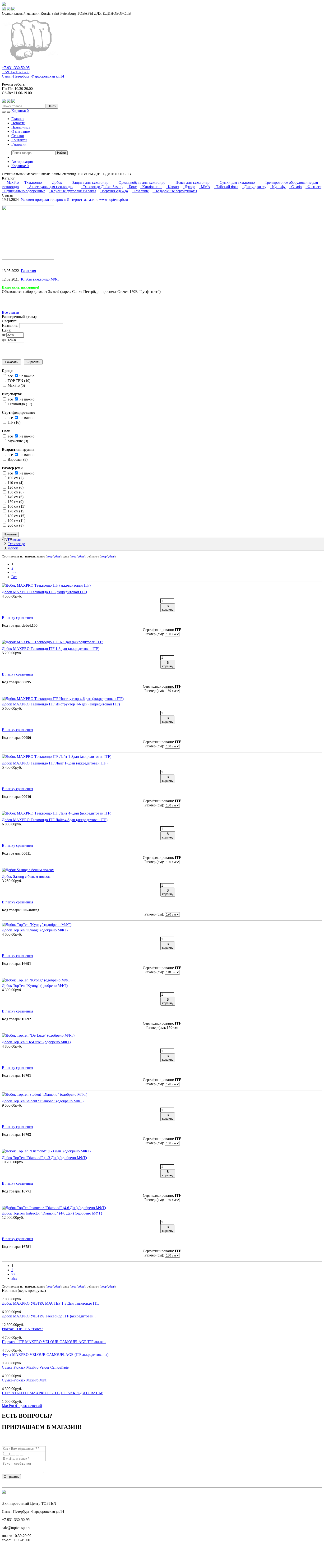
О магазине (20, 131)
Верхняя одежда (114, 191)
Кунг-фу (278, 187)
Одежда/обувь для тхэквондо (141, 182)
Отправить (11, 1476)
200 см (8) (15, 525)
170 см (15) (16, 511)
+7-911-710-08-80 (15, 72)
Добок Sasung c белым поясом (26, 876)
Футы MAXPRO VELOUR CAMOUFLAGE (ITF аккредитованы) (55, 1355)
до (4, 340)
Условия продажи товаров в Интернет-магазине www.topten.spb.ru (74, 200)
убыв (57, 556)
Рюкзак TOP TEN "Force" (22, 1329)
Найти (52, 106)
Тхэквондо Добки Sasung (102, 187)
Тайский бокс (226, 187)
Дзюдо (189, 187)
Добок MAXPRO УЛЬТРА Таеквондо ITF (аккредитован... (49, 1316)
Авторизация (22, 162)
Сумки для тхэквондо (236, 182)
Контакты (19, 140)
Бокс (132, 187)
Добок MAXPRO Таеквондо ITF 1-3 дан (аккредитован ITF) (50, 649)
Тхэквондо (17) (19, 404)
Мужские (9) (17, 441)
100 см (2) (15, 478)
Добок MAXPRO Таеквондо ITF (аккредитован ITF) (44, 592)
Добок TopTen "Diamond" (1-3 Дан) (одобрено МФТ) (44, 1158)
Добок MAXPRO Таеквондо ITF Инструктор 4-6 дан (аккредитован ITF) (61, 704)
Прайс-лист (20, 127)
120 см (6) (15, 487)
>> (13, 573)
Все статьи (10, 312)
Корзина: (20, 166)
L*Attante (140, 191)
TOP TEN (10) (18, 381)
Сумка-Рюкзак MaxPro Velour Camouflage (35, 1367)
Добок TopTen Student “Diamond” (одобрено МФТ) (42, 1101)
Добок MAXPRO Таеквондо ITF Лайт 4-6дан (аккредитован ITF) (54, 820)
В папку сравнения (17, 618)
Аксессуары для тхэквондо (50, 187)
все (10, 376)
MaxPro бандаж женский (22, 1406)
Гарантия (18, 144)
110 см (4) (15, 483)
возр (50, 556)
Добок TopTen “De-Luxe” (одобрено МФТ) (36, 1042)
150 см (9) (15, 502)
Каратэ (172, 187)
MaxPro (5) (16, 385)
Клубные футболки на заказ (72, 191)
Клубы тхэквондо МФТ (40, 279)
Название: (10, 325)
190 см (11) (16, 521)
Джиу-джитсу (254, 187)
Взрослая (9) (17, 459)
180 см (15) (16, 516)
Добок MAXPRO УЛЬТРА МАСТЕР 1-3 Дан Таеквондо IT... (50, 1303)
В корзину (167, 607)
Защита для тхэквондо (89, 182)
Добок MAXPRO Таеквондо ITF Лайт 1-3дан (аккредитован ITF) (54, 763)
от (4, 335)
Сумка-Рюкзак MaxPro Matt (24, 1380)
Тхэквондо (32, 182)
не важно (26, 376)
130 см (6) (15, 492)
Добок (56, 182)
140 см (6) (15, 497)
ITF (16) (13, 422)
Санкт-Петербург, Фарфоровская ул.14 (33, 76)
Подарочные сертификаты (175, 191)
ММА (204, 187)
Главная (17, 119)
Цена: (6, 330)
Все (14, 577)
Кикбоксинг (151, 187)
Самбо (295, 187)
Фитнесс (313, 187)
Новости (18, 123)
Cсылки (17, 136)
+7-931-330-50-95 (16, 68)
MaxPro (12, 182)
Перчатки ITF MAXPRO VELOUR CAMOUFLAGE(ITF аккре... (54, 1342)
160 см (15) (16, 506)
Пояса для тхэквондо (191, 182)
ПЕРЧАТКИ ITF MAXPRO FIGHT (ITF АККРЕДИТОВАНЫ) (52, 1393)
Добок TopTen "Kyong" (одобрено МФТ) (35, 930)
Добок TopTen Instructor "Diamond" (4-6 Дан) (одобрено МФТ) (52, 1213)
